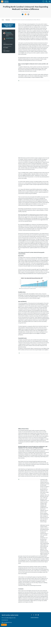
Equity (4, 50)
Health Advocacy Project (7, 44)
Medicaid (7, 50)
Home (3, 19)
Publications (8, 19)
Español (4, 624)
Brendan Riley (8, 32)
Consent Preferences (34, 617)
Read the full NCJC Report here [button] (8, 25)
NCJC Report (5, 47)
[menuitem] (31, 615)
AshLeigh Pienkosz (9, 38)
